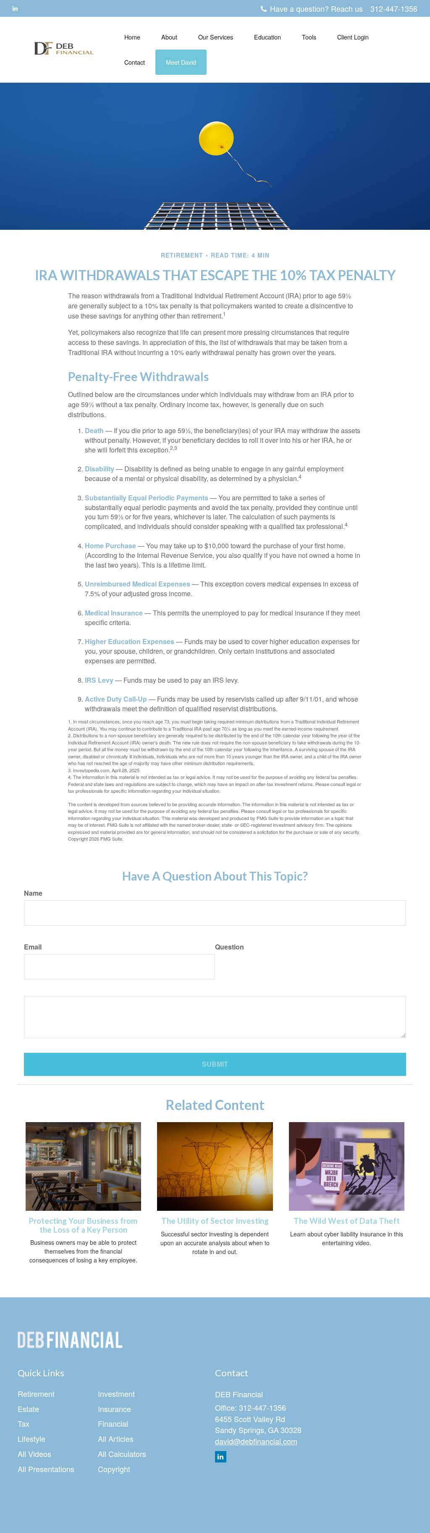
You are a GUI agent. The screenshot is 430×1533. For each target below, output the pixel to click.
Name (33, 893)
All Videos (34, 1453)
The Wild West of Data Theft (347, 1220)
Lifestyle (31, 1438)
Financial (113, 1423)
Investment (116, 1393)
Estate (28, 1408)
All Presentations (46, 1468)
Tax (23, 1423)
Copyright (114, 1468)
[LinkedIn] (15, 8)
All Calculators (122, 1453)
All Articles (116, 1438)
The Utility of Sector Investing (215, 1220)
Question (229, 947)
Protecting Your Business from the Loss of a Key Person (83, 1225)
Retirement (36, 1393)
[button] (169, 37)
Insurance (114, 1408)
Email (33, 947)
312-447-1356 (393, 8)
